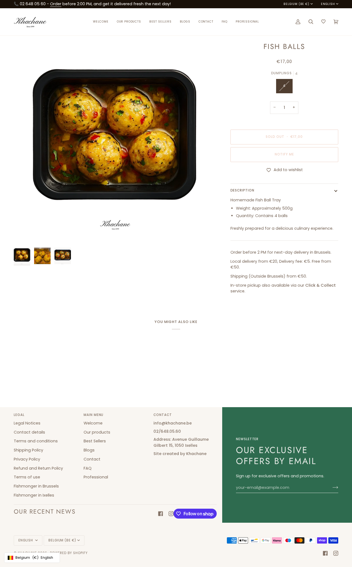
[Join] (331, 487)
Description (242, 190)
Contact (92, 459)
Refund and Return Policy (38, 468)
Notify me (284, 154)
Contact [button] (162, 415)
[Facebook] (160, 513)
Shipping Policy (28, 450)
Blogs (89, 450)
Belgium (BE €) (296, 4)
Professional (96, 477)
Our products (97, 432)
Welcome (93, 423)
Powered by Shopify (69, 553)
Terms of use (27, 477)
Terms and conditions (36, 441)
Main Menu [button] (93, 415)
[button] (129, 21)
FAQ (88, 468)
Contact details (29, 432)
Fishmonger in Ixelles (34, 495)
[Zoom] (24, 234)
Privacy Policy (27, 459)
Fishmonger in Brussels (36, 486)
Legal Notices (27, 423)
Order (55, 4)
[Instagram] (171, 513)
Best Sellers (95, 441)
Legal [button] (19, 415)
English (328, 4)
